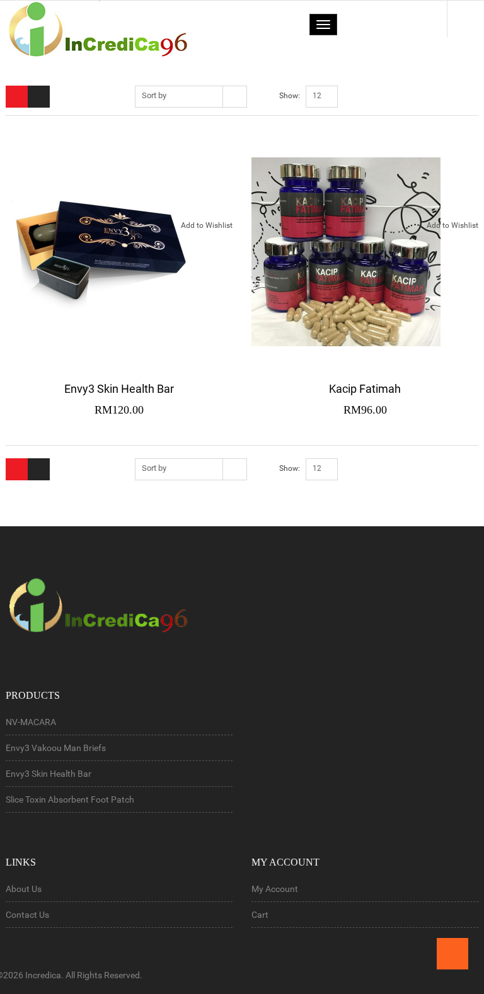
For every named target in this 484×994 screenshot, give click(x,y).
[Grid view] (17, 97)
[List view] (39, 97)
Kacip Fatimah (365, 388)
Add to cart (228, 198)
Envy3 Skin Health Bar (119, 388)
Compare (228, 253)
